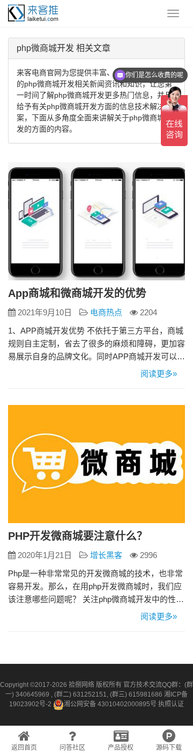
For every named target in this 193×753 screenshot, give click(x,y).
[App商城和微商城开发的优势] (96, 221)
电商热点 (106, 312)
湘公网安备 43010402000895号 (110, 704)
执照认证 (171, 704)
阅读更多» (158, 373)
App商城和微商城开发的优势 (77, 293)
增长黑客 (106, 555)
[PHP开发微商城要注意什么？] (96, 464)
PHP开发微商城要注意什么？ (77, 536)
